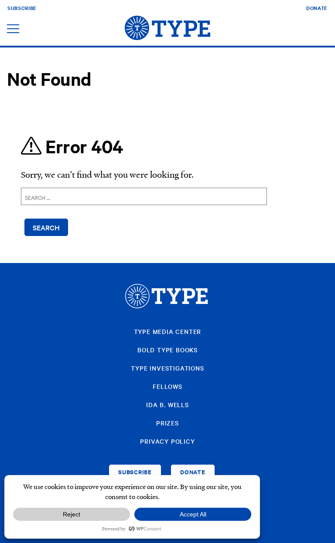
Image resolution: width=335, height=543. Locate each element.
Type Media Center (168, 331)
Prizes (167, 422)
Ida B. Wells (167, 404)
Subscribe (22, 7)
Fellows (167, 386)
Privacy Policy (167, 441)
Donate (317, 7)
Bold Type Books (167, 349)
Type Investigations (167, 368)
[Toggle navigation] (13, 29)
